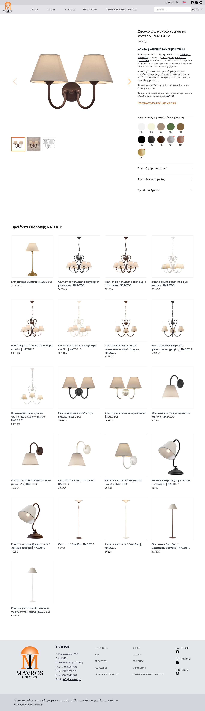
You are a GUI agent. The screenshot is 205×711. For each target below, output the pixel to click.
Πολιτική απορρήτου (107, 674)
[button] (129, 81)
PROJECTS (100, 661)
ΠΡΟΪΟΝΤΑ (69, 9)
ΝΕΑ (97, 654)
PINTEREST (183, 669)
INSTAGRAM (183, 658)
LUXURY (51, 9)
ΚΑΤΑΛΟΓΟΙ (101, 668)
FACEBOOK (182, 648)
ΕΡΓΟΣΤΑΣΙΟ (101, 648)
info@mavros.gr (72, 679)
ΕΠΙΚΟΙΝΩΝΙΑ (90, 9)
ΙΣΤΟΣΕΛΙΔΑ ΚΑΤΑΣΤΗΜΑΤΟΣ (121, 9)
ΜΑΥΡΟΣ (170, 96)
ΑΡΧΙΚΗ (34, 9)
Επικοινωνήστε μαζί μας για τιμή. (157, 102)
